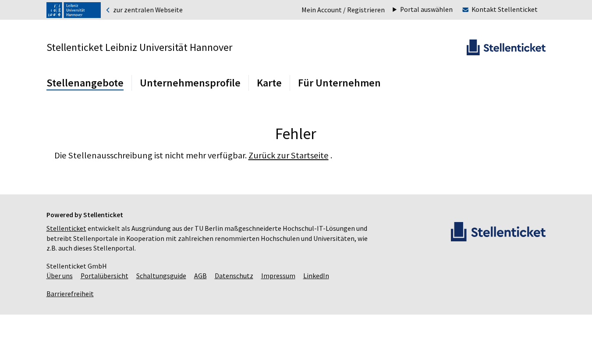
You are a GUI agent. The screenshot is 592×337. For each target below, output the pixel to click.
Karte (269, 83)
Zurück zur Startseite (288, 155)
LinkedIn (316, 276)
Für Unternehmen (339, 83)
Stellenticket (66, 228)
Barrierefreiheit (70, 294)
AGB (200, 276)
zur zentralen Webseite (147, 10)
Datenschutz (234, 276)
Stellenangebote (85, 83)
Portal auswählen (426, 9)
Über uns (59, 276)
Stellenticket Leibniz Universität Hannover (139, 47)
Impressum (278, 276)
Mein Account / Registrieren (343, 10)
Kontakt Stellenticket (504, 9)
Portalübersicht (104, 276)
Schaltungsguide (161, 276)
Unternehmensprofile (190, 83)
